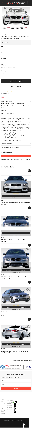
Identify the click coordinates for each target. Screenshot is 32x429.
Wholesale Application (9, 410)
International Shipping (9, 403)
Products (3, 401)
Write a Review (5, 93)
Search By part (3, 407)
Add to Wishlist (16, 198)
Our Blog (3, 413)
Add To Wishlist (16, 86)
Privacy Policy (9, 400)
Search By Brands (3, 411)
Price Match (9, 407)
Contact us (9, 405)
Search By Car (3, 404)
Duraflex (3, 34)
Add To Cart (23, 195)
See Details (8, 195)
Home (2, 399)
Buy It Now (16, 81)
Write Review (16, 156)
